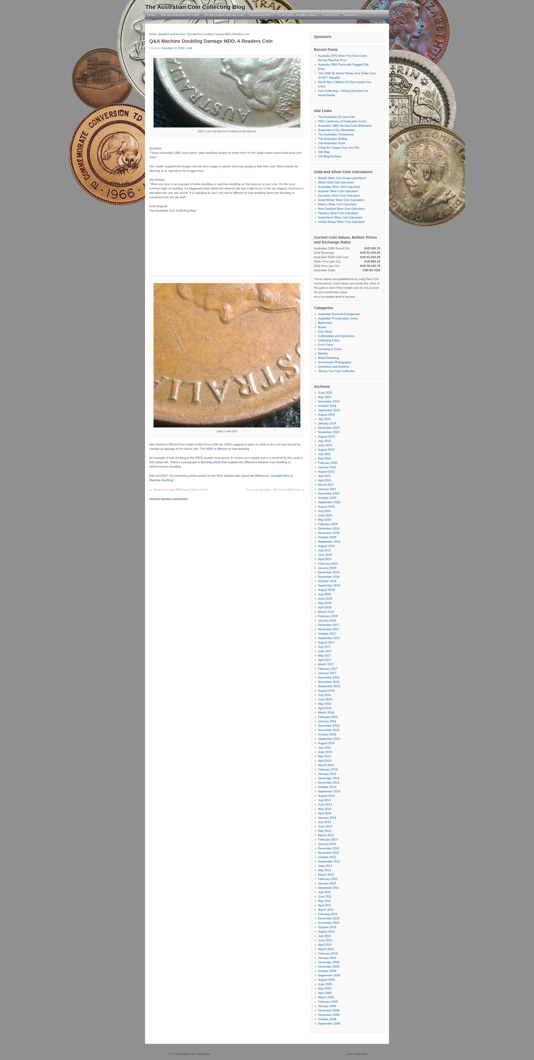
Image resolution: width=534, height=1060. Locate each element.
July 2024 (324, 419)
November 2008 (328, 1014)
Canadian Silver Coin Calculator (339, 195)
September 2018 (329, 585)
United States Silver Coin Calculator (341, 221)
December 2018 (328, 572)
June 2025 (325, 392)
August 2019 (326, 546)
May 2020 (324, 519)
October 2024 (327, 405)
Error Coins (325, 344)
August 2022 (326, 449)
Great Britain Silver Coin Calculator (341, 200)
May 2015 (324, 756)
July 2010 (324, 936)
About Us (351, 14)
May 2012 (324, 870)
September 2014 (329, 791)
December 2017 (328, 624)
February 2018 (328, 616)
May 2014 (324, 808)
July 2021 (324, 476)
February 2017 (328, 668)
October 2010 (327, 927)
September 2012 (329, 861)
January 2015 (327, 773)
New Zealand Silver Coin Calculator (341, 208)
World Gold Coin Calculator (336, 182)
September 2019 (329, 541)
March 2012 (326, 874)
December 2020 (328, 493)
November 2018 (328, 576)
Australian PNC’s (261, 14)
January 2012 (327, 883)
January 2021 (327, 489)
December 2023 (328, 427)
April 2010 (324, 944)
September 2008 (329, 1023)
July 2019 (324, 550)
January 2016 (327, 721)
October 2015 (327, 734)
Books (322, 327)
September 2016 (329, 686)
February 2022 (328, 462)
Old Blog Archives (329, 156)
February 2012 (328, 879)
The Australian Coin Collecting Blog (195, 7)
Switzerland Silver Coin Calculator (340, 217)
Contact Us (331, 14)
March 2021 (326, 484)
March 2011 (326, 909)
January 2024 (327, 423)
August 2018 (326, 589)
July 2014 (324, 800)
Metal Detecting (328, 357)
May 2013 (324, 830)
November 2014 (328, 782)
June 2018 (325, 598)
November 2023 (328, 432)
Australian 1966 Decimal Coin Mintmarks (345, 125)
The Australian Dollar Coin (180, 14)
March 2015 (326, 765)
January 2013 (327, 844)
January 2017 (327, 673)
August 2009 (326, 979)
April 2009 (324, 992)
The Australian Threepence (336, 134)
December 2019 (328, 528)
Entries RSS (361, 1054)
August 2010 (326, 931)
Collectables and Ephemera (336, 336)
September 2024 (329, 410)
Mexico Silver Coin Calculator (337, 204)
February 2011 (328, 914)
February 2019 (328, 563)
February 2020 (328, 524)
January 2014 (327, 817)
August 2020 (326, 506)
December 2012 (328, 848)
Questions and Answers (171, 34)
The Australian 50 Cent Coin (224, 14)
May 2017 (324, 655)
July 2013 (324, 822)
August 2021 (326, 471)
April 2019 (324, 559)
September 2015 (329, 738)
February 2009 (328, 1001)
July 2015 (324, 747)
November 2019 (328, 532)
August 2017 (326, 642)
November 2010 (328, 922)
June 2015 (325, 752)
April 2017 (324, 660)
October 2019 (327, 537)
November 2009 (328, 966)
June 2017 (325, 651)
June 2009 (325, 984)
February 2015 (328, 769)
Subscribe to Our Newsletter (336, 130)
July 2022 (324, 454)
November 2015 (328, 730)
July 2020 (324, 511)
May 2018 (324, 603)
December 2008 (328, 1010)
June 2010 (325, 940)
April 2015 (324, 760)
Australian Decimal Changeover (339, 314)
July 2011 (324, 892)
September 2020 (329, 502)
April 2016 (324, 708)
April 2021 (324, 480)
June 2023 (325, 445)
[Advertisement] (227, 247)
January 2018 (327, 620)
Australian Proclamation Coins (338, 318)
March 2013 (326, 835)
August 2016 (326, 690)
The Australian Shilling (332, 138)
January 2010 (327, 957)
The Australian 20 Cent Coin (336, 116)
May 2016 (324, 703)
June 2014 (325, 804)
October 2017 (327, 633)
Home (152, 14)
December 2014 (328, 778)
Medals (323, 353)
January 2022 (327, 467)
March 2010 (326, 949)
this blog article (211, 462)
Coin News (325, 331)
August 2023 (326, 436)
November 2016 (328, 681)
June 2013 (325, 826)
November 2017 (328, 629)
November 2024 (328, 401)
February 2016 (328, 716)
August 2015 (326, 743)
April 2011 (324, 905)
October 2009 (327, 971)
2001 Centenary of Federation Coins (342, 121)
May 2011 (324, 900)
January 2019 (327, 568)
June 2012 (325, 865)
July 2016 (324, 695)
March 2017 (326, 664)
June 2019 (325, 554)
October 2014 (327, 787)
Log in (350, 1054)
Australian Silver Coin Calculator (339, 186)
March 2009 (326, 997)
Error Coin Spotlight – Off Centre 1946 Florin (273, 489)
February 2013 (328, 839)
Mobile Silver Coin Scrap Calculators (342, 178)
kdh (190, 48)
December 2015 (328, 725)
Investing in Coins (329, 349)
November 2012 (328, 852)
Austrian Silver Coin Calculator (338, 191)
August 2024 (326, 414)
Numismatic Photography (334, 362)
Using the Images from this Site (338, 147)
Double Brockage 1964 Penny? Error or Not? (181, 489)
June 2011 (325, 896)
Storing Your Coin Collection (336, 371)
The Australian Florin (331, 143)
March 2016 (326, 712)
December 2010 (328, 918)
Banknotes (325, 322)
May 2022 (324, 458)
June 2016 (325, 699)
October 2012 (327, 857)
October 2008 (327, 1019)
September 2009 (329, 975)
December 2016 (328, 677)
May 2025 (324, 397)
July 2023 (324, 440)
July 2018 (324, 594)
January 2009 (327, 1006)
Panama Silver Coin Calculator (338, 213)
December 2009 (328, 962)
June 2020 (325, 515)
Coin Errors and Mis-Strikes (297, 14)
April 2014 (324, 813)
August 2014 (326, 795)
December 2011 (328, 887)
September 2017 (329, 638)
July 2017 (324, 646)
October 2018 (327, 581)
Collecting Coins (328, 340)
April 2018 (324, 607)
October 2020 (327, 497)
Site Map (324, 152)
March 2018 (326, 611)
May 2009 (324, 988)
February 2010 (328, 953)
